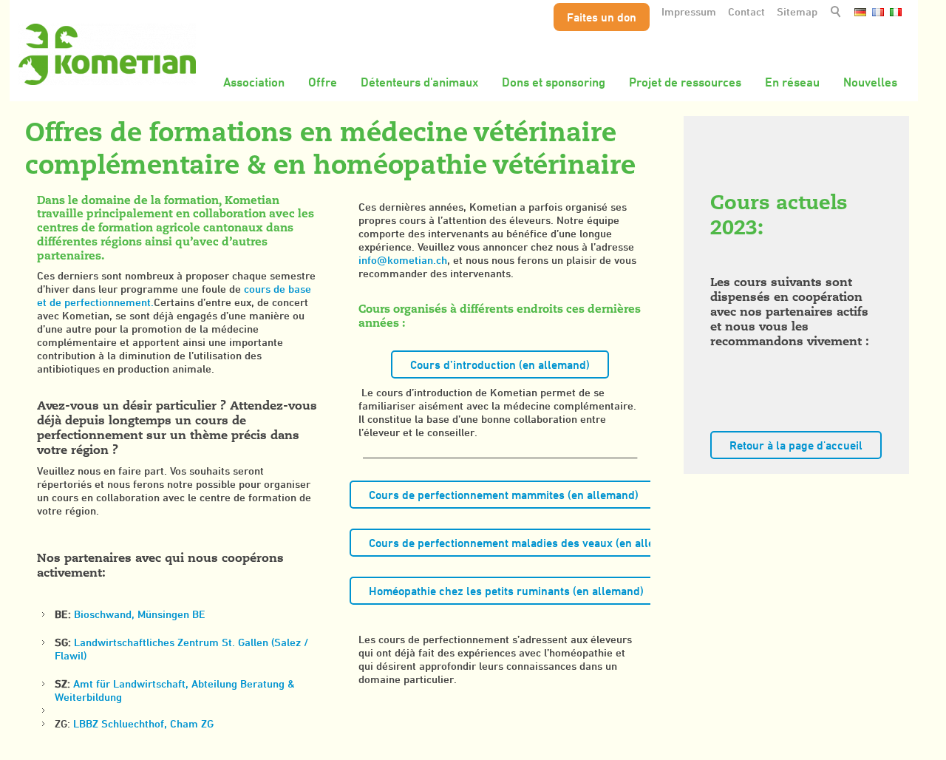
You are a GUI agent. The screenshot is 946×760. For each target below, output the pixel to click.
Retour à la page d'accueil (795, 445)
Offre (322, 82)
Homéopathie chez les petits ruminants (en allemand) (506, 590)
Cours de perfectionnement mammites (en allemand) (504, 494)
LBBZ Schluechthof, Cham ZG (143, 723)
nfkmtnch (404, 260)
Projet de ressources (685, 82)
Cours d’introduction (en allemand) (500, 364)
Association (254, 82)
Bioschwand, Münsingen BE (139, 614)
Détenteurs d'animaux (419, 82)
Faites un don (601, 17)
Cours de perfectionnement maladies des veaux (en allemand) (528, 542)
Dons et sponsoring (553, 82)
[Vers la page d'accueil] (107, 54)
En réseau (792, 82)
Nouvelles (870, 82)
